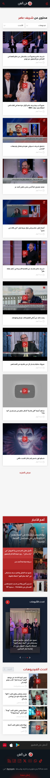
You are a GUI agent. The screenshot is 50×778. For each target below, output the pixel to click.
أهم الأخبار (38, 519)
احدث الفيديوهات (27, 669)
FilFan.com (43, 769)
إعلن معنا (25, 775)
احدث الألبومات (37, 602)
